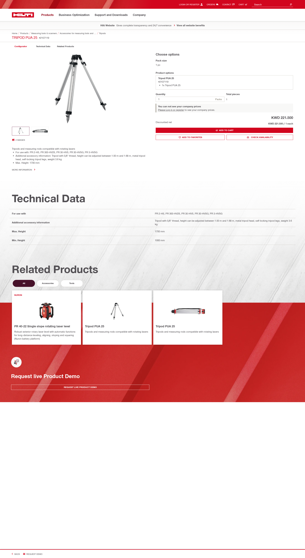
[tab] (21, 46)
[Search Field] (290, 4)
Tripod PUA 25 (94, 326)
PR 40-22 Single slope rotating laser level (42, 326)
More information (22, 169)
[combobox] (272, 4)
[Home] (23, 15)
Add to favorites (192, 137)
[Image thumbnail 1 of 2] (20, 131)
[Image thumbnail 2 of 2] (40, 131)
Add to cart (226, 130)
